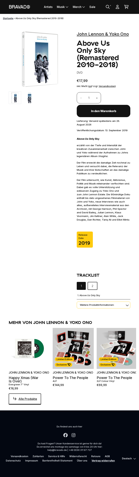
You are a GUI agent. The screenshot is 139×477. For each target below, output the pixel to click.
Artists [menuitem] (48, 7)
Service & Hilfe (56, 456)
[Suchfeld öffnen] (107, 7)
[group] (15, 98)
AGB (107, 456)
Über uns (82, 460)
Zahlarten (38, 456)
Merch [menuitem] (77, 7)
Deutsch (127, 458)
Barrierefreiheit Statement (57, 460)
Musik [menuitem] (61, 7)
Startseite (8, 18)
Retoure (95, 456)
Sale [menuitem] (92, 7)
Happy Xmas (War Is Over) (23, 379)
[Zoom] (39, 59)
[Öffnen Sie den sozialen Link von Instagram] (73, 435)
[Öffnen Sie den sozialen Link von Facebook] (66, 435)
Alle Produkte (27, 399)
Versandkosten (107, 86)
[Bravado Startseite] (19, 7)
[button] (103, 305)
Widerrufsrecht (78, 456)
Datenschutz (13, 460)
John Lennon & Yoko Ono (103, 34)
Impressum (31, 460)
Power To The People (70, 378)
